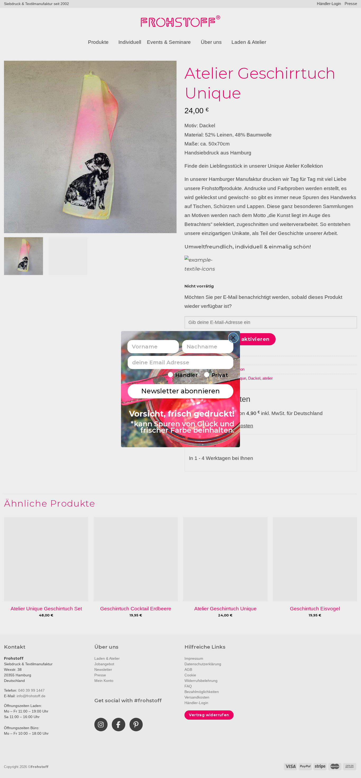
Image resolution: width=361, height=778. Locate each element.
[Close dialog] (233, 337)
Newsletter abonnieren (180, 391)
